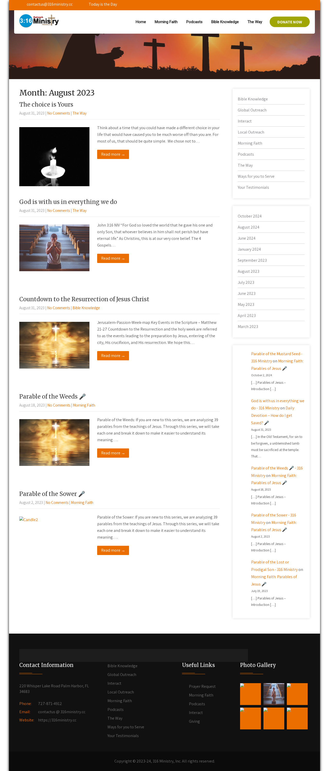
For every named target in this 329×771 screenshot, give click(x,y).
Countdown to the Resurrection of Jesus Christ (84, 299)
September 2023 (252, 260)
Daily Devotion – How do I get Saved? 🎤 (272, 415)
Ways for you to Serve (256, 176)
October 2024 (250, 216)
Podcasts (194, 22)
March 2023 (248, 326)
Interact (245, 121)
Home (141, 22)
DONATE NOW (289, 22)
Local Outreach (251, 132)
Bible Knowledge (225, 22)
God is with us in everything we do (68, 201)
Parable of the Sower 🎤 (52, 493)
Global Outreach (252, 110)
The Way (255, 22)
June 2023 (246, 293)
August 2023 (248, 271)
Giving (194, 721)
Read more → (113, 154)
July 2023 (246, 282)
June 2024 (246, 238)
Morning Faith (166, 22)
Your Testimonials (253, 187)
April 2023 (247, 315)
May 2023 (246, 304)
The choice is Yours (46, 104)
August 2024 (248, 227)
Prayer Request (202, 686)
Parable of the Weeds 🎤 (52, 396)
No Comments (58, 113)
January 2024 (249, 249)
